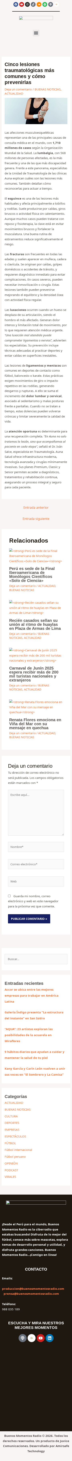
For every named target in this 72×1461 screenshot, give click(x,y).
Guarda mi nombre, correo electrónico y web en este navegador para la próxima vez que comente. (33, 901)
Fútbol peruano (15, 1156)
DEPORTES (12, 1123)
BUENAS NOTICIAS (48, 89)
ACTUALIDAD (14, 93)
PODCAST (11, 1170)
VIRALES (10, 1177)
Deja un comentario (18, 89)
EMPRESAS (12, 1130)
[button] (36, 33)
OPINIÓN (11, 1163)
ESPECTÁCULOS (15, 1136)
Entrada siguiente (36, 518)
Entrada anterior (36, 507)
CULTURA (11, 1116)
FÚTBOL (10, 1143)
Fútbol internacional (18, 1150)
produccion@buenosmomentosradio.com (33, 1289)
